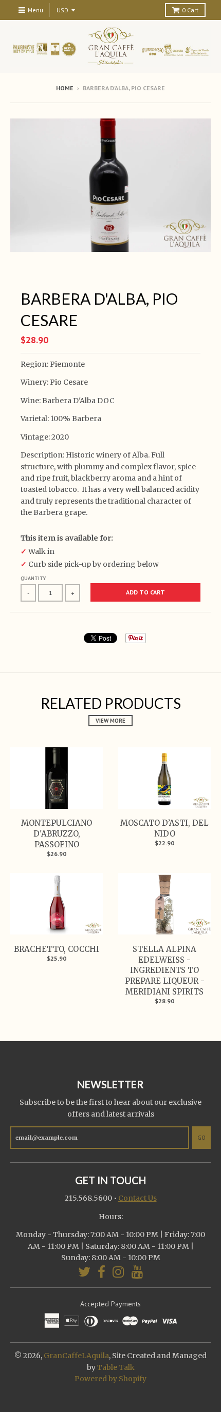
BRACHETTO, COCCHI (56, 949)
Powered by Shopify (110, 1378)
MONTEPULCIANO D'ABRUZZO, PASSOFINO (56, 833)
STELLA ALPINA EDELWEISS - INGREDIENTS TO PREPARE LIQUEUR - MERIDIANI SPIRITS (165, 970)
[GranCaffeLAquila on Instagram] (118, 1271)
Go (201, 1137)
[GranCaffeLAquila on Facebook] (101, 1271)
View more (110, 720)
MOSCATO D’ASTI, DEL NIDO (164, 828)
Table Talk (116, 1367)
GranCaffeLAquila (76, 1355)
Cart (190, 10)
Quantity (33, 578)
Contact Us (137, 1198)
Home (64, 88)
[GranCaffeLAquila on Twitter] (84, 1271)
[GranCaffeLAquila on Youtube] (137, 1271)
